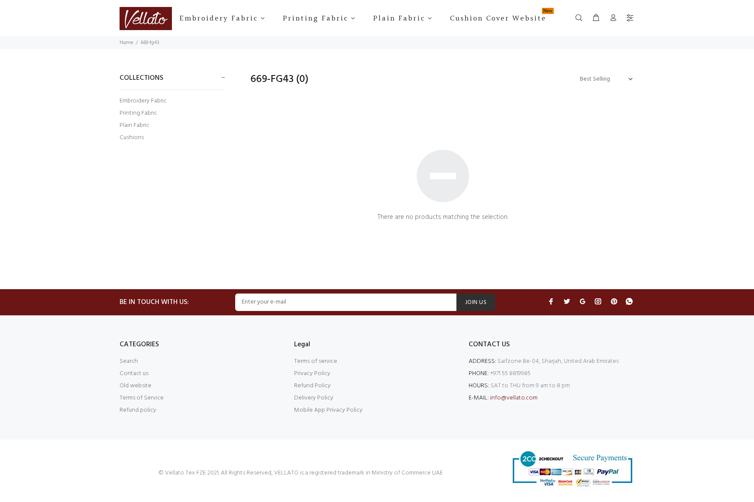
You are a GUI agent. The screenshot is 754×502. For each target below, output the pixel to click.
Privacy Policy (312, 374)
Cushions (132, 137)
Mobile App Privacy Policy (328, 410)
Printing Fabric (138, 113)
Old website (135, 386)
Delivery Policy (313, 398)
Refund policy (138, 410)
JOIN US (476, 302)
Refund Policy (312, 386)
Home (126, 42)
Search (129, 361)
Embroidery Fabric (143, 101)
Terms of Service (142, 398)
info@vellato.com (514, 398)
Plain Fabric (134, 125)
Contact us (134, 374)
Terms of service (315, 361)
